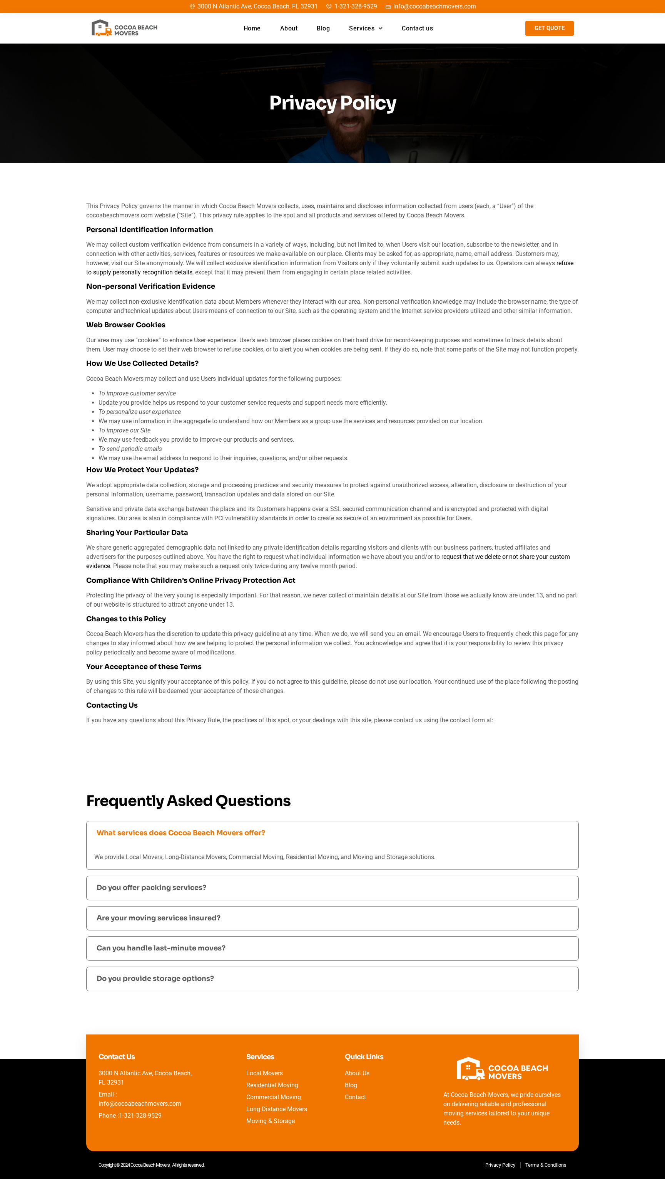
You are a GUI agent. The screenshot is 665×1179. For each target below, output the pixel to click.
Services (361, 28)
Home (252, 28)
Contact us (417, 28)
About (289, 28)
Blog (323, 28)
